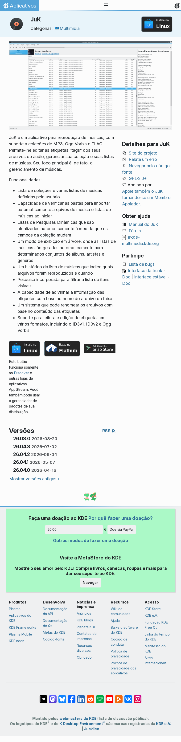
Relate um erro (143, 159)
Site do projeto (143, 153)
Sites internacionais (156, 660)
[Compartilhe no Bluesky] (62, 697)
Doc (126, 276)
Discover (21, 373)
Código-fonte (54, 639)
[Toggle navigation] (106, 5)
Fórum (135, 230)
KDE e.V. (151, 615)
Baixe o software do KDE (124, 630)
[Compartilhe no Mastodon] (53, 697)
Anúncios (84, 613)
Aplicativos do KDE (20, 618)
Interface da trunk (145, 270)
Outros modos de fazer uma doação (90, 540)
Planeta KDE (86, 627)
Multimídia (70, 28)
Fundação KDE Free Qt (156, 624)
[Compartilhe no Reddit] (90, 697)
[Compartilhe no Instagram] (137, 697)
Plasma (15, 609)
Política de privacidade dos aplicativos (123, 668)
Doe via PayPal (121, 529)
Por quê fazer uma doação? (120, 518)
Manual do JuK (143, 224)
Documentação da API (55, 611)
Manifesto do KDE (155, 648)
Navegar (90, 582)
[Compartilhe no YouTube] (109, 697)
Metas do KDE (54, 632)
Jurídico (91, 729)
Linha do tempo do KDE (157, 636)
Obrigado (84, 657)
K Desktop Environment (82, 724)
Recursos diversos (84, 648)
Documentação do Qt (55, 623)
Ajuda (115, 621)
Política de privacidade (120, 653)
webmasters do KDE (77, 718)
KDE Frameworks (22, 627)
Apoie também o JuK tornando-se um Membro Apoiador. (146, 197)
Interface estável (150, 276)
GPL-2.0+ (138, 178)
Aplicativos (19, 6)
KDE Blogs (85, 620)
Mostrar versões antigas (32, 478)
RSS (106, 430)
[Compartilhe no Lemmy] (100, 697)
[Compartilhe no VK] (128, 697)
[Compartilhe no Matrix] (43, 697)
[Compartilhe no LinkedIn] (81, 697)
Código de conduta (119, 641)
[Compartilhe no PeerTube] (119, 697)
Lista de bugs (142, 264)
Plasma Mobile (20, 634)
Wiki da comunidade (121, 611)
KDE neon (16, 641)
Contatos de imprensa (87, 636)
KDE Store (153, 609)
